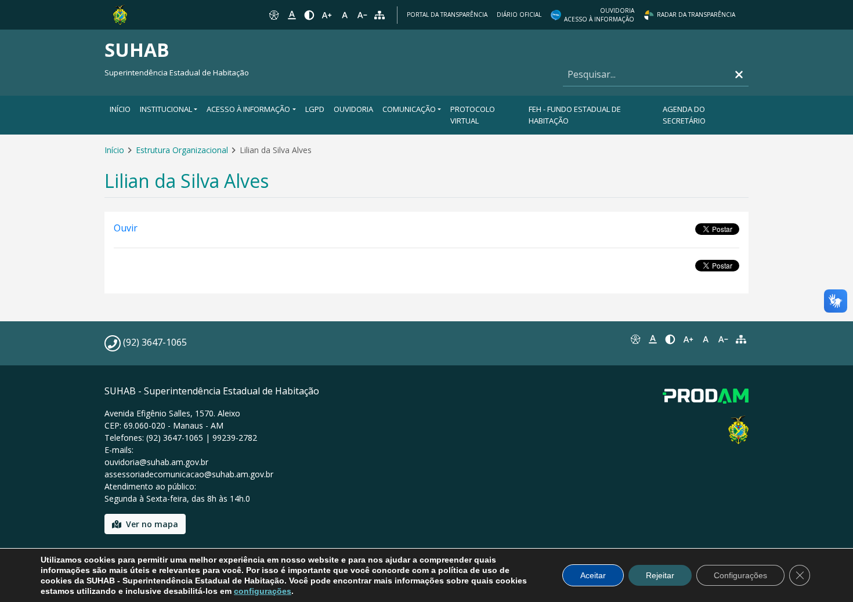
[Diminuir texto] (362, 15)
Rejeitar (660, 575)
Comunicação (409, 109)
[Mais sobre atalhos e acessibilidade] (634, 339)
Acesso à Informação (248, 109)
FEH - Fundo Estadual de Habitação (575, 115)
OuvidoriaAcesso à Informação (599, 14)
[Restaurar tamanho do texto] (344, 15)
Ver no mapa (152, 524)
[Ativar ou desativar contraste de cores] (309, 15)
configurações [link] (262, 591)
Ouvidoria (353, 109)
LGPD (314, 109)
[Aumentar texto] (326, 15)
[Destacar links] (291, 15)
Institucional (166, 109)
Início (120, 109)
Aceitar (593, 575)
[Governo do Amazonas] (120, 14)
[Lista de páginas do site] (741, 339)
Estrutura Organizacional (182, 149)
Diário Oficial (519, 14)
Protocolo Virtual (472, 115)
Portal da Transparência (447, 14)
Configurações (740, 575)
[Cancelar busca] (739, 74)
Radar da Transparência (696, 14)
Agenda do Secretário (684, 115)
